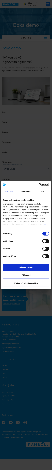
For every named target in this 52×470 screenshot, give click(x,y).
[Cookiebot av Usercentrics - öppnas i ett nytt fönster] (38, 184)
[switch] (45, 241)
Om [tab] (42, 191)
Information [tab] (26, 191)
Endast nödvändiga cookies (26, 283)
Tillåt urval (26, 275)
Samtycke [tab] (9, 191)
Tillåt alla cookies (26, 267)
